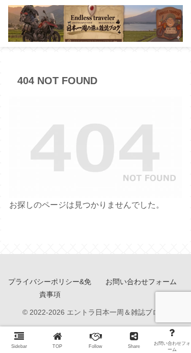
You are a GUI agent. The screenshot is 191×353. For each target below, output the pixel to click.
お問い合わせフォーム (141, 282)
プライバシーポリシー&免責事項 (49, 288)
